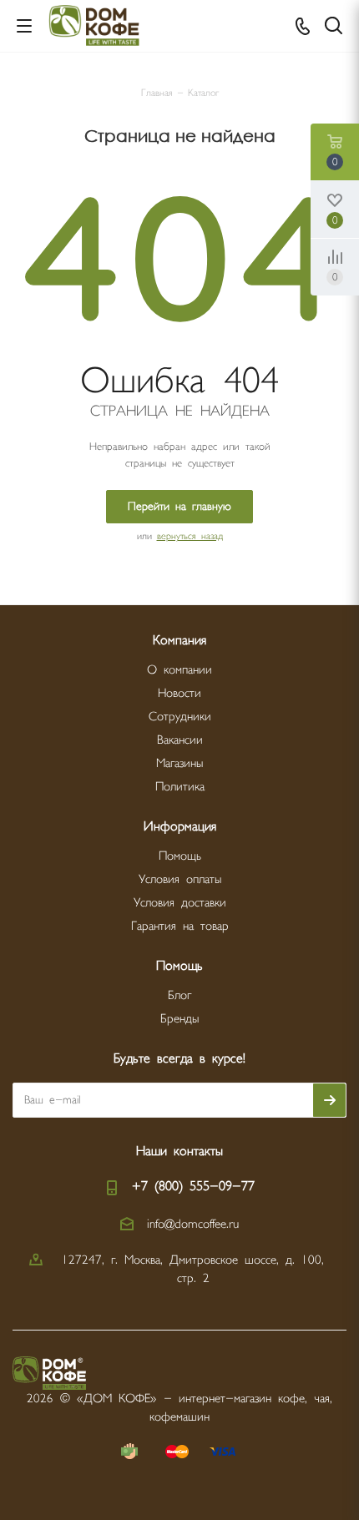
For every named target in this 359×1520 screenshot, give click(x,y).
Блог (179, 995)
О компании (179, 670)
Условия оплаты (180, 879)
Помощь (180, 856)
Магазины (179, 763)
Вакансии (180, 740)
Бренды (179, 1018)
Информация (180, 827)
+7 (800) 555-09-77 (193, 1186)
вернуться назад (190, 536)
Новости (179, 693)
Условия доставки (180, 902)
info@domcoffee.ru (193, 1223)
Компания (179, 641)
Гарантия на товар (180, 926)
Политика (180, 786)
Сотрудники (180, 716)
